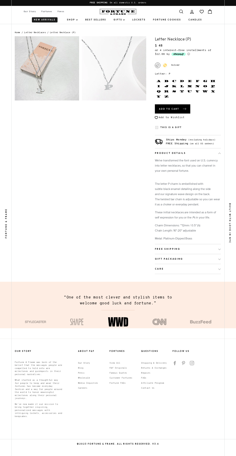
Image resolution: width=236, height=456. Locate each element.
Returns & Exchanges (154, 368)
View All (115, 363)
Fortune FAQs (118, 383)
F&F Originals (118, 368)
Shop (71, 19)
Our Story (30, 11)
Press (61, 11)
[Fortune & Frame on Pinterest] (183, 363)
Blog (80, 368)
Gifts (118, 19)
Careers (82, 388)
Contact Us (148, 388)
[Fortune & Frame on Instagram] (192, 363)
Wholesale (84, 378)
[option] (118, 3)
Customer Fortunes (121, 378)
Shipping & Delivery (154, 363)
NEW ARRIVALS (44, 19)
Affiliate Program (152, 383)
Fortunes (46, 11)
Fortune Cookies (167, 19)
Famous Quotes (118, 373)
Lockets (139, 19)
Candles (195, 19)
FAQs (143, 378)
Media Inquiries (88, 383)
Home (17, 32)
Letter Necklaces (35, 32)
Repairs (145, 373)
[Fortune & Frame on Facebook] (175, 363)
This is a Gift (171, 127)
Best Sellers (95, 19)
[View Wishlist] (202, 11)
